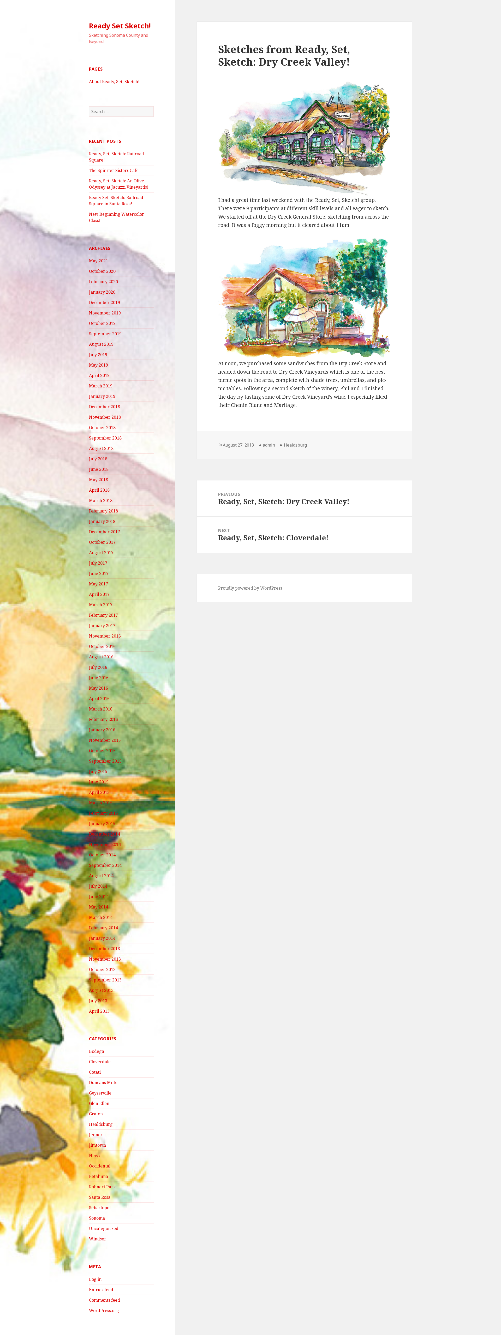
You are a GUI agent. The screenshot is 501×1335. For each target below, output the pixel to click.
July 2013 (98, 1001)
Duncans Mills (103, 1082)
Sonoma (97, 1218)
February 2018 (103, 511)
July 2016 (98, 667)
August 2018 (101, 448)
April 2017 (99, 594)
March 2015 (100, 803)
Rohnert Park (102, 1187)
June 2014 (99, 896)
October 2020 (102, 271)
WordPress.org (104, 1310)
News (94, 1155)
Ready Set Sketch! (120, 25)
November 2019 (105, 313)
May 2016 (98, 688)
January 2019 (102, 396)
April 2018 (99, 490)
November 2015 (105, 740)
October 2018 (102, 427)
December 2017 (104, 532)
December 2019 (104, 302)
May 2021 (98, 261)
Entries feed (101, 1290)
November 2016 (105, 636)
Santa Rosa (99, 1197)
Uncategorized (103, 1228)
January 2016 (102, 730)
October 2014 (102, 855)
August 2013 (101, 990)
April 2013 (99, 1011)
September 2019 (105, 334)
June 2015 (99, 782)
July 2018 (98, 459)
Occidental (99, 1166)
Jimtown (97, 1145)
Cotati (95, 1072)
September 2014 (105, 865)
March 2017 (100, 605)
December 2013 (104, 948)
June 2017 (99, 573)
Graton (96, 1114)
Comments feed (104, 1300)
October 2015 (102, 750)
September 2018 (105, 438)
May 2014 (98, 907)
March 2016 (100, 709)
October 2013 (102, 969)
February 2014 (103, 928)
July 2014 (98, 886)
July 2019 (98, 354)
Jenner (96, 1135)
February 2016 (103, 719)
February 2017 (103, 615)
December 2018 (104, 407)
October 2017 (102, 542)
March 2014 (100, 917)
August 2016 (101, 657)
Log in (95, 1279)
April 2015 (99, 792)
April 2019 (99, 375)
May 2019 (98, 365)
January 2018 (102, 521)
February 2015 (103, 813)
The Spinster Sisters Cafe (114, 170)
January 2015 (102, 823)
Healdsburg (101, 1124)
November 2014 (105, 844)
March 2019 (100, 386)
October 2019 (102, 323)
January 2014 (102, 938)
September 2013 (105, 980)
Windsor (97, 1239)
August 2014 (101, 876)
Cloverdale (100, 1062)
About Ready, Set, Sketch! (114, 81)
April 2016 (99, 698)
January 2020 (102, 292)
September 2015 (105, 761)
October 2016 (102, 646)
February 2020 (103, 282)
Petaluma (98, 1176)
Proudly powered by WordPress (250, 588)
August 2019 (101, 344)
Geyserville (100, 1093)
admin (269, 445)
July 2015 (98, 771)
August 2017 (101, 552)
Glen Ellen (99, 1103)
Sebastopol (100, 1207)
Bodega (96, 1051)
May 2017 (98, 584)
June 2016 (99, 678)
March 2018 (100, 500)
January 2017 (102, 625)
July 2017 (98, 563)
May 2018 (98, 480)
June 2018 (99, 469)
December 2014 (104, 834)
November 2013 (105, 959)
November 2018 (105, 417)
